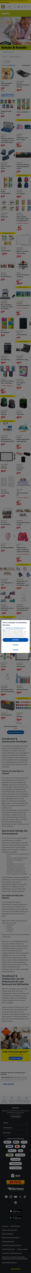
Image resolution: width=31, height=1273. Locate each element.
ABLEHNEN (15, 650)
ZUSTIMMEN (15, 640)
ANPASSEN (15, 645)
